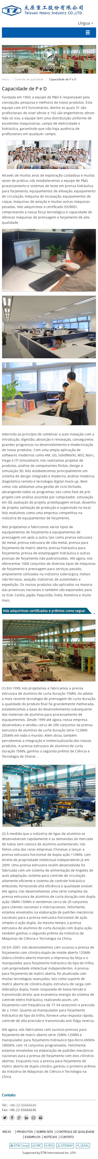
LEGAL (84, 1146)
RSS (50, 1146)
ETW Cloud (20, 1146)
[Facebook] (12, 1118)
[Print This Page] (41, 1118)
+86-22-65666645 (22, 1105)
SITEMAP (66, 1146)
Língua (84, 23)
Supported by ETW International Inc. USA (49, 1153)
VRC (38, 1146)
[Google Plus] (19, 1118)
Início (5, 79)
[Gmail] (33, 1118)
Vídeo (49, 67)
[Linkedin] (26, 1118)
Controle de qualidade (29, 79)
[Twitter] (5, 1118)
